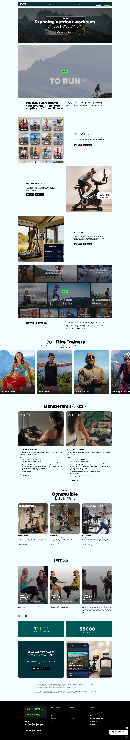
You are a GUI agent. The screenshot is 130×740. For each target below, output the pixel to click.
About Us (53, 710)
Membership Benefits (75, 713)
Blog (52, 721)
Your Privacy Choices (95, 718)
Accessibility (93, 710)
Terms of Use (93, 724)
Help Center (73, 710)
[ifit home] (22, 4)
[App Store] (78, 145)
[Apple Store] (60, 32)
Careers (53, 715)
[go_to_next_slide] (26, 616)
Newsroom (53, 718)
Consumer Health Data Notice (97, 713)
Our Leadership (55, 713)
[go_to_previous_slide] (19, 616)
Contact (72, 718)
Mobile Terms (93, 715)
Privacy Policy (93, 721)
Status (71, 715)
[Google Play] (69, 32)
